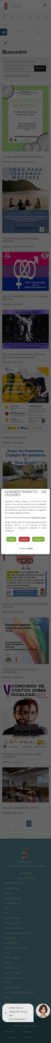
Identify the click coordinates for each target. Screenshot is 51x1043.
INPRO (30, 548)
